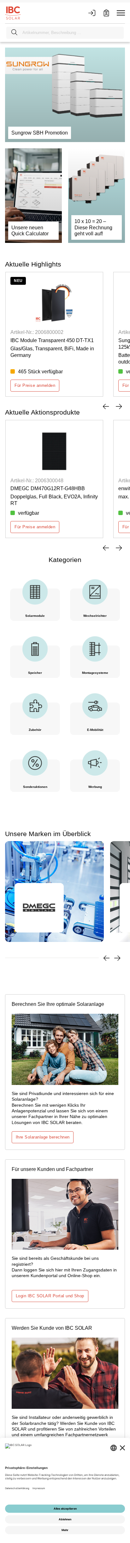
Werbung (95, 787)
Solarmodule (35, 615)
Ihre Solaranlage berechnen (42, 1137)
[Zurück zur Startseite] (13, 12)
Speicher (35, 672)
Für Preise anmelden (35, 385)
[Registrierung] (106, 13)
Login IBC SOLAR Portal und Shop (50, 1295)
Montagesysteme (95, 672)
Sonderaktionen (35, 787)
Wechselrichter (95, 615)
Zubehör (35, 729)
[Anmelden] (92, 13)
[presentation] (106, 406)
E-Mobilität (95, 729)
